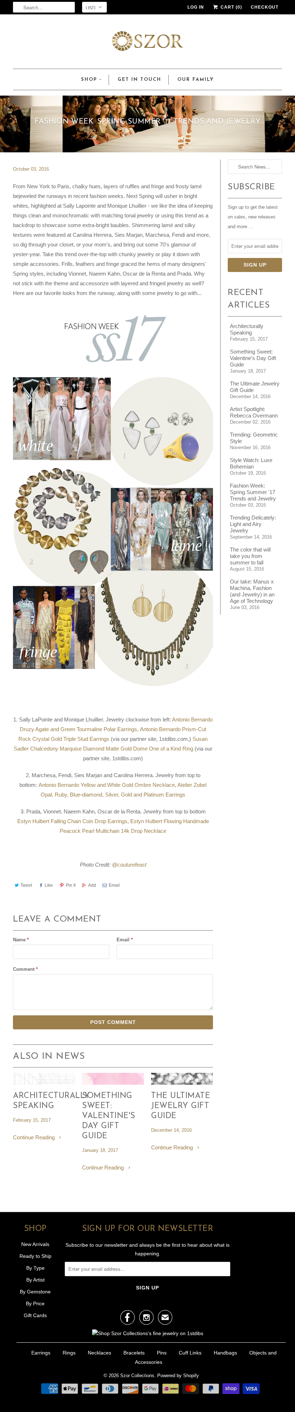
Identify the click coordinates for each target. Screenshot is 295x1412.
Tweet (26, 885)
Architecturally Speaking (44, 1101)
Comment (25, 969)
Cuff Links (190, 1353)
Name (21, 939)
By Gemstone (35, 1292)
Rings (69, 1353)
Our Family (195, 79)
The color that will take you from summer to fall (250, 556)
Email (114, 885)
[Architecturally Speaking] (44, 1083)
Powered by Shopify (178, 1375)
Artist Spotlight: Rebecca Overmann (254, 412)
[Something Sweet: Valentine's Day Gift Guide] (113, 1083)
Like (49, 885)
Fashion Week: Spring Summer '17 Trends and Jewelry (253, 492)
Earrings (40, 1353)
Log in (195, 7)
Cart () (230, 7)
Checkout (264, 7)
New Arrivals (35, 1244)
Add (92, 885)
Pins (162, 1353)
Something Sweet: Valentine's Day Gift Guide (108, 1116)
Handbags (225, 1353)
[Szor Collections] (147, 43)
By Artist (35, 1280)
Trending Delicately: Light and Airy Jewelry (253, 524)
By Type (35, 1268)
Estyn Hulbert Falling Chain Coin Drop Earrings (72, 821)
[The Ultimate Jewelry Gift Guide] (182, 1083)
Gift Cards (35, 1315)
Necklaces (99, 1353)
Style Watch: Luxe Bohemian (251, 463)
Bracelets (134, 1353)
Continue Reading (34, 1137)
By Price (35, 1303)
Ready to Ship (35, 1256)
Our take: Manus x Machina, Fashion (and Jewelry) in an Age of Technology (252, 591)
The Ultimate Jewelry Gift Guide (180, 1106)
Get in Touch (139, 79)
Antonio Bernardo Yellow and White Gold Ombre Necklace (106, 785)
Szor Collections (137, 1375)
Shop (89, 79)
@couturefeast (129, 865)
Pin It (71, 885)
